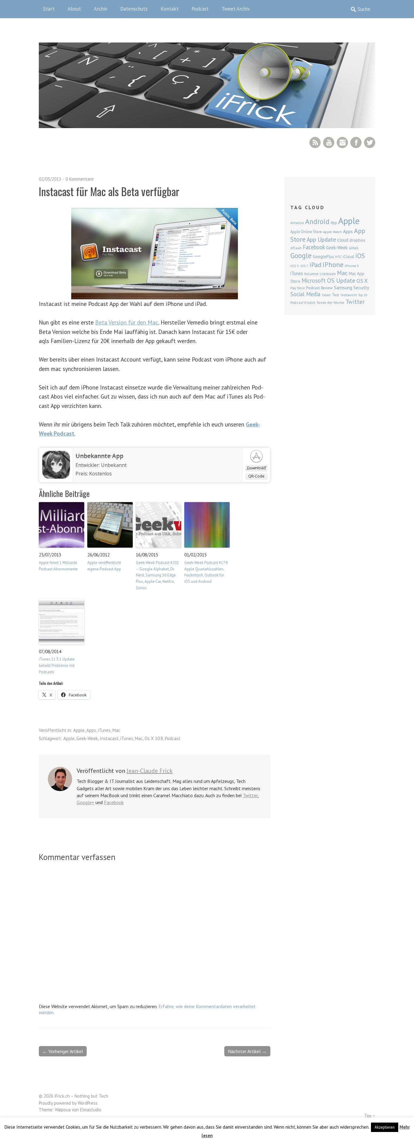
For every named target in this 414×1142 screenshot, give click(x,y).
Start (49, 8)
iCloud (348, 256)
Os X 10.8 (154, 738)
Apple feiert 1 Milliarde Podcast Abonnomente (58, 566)
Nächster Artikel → (247, 1051)
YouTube (328, 142)
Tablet (326, 295)
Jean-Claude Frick (149, 771)
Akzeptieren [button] (385, 1127)
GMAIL (354, 248)
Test (335, 294)
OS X (362, 280)
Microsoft (314, 280)
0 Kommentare (79, 179)
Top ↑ (369, 1116)
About (74, 8)
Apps (91, 730)
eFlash (296, 248)
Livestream (328, 274)
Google (301, 255)
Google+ (85, 802)
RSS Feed (315, 142)
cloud (342, 240)
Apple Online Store (306, 231)
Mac (116, 730)
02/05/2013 (50, 179)
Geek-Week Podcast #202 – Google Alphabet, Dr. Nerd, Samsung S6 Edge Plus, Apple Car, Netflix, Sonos (157, 575)
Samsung (343, 287)
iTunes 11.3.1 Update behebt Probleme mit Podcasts (57, 666)
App (334, 222)
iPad (315, 264)
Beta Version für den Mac (126, 322)
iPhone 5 (352, 265)
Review (327, 288)
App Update (321, 239)
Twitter (369, 142)
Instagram (342, 142)
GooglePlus (323, 256)
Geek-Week (87, 738)
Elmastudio (90, 1110)
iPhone (332, 264)
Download (256, 468)
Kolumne (311, 273)
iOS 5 (294, 265)
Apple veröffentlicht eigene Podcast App (104, 566)
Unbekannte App (99, 456)
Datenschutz (134, 8)
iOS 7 (304, 266)
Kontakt (170, 8)
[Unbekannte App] (56, 477)
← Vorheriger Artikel (62, 1051)
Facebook (356, 142)
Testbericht (348, 295)
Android (317, 221)
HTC (338, 257)
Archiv (100, 8)
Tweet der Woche (330, 302)
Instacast (109, 738)
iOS (360, 255)
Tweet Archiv (236, 8)
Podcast (200, 8)
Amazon (297, 222)
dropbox (357, 240)
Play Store (297, 288)
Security (361, 288)
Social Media (305, 294)
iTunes (104, 730)
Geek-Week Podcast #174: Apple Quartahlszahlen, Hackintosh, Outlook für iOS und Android (206, 572)
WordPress (88, 1103)
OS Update (341, 280)
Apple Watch (332, 232)
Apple (79, 730)
